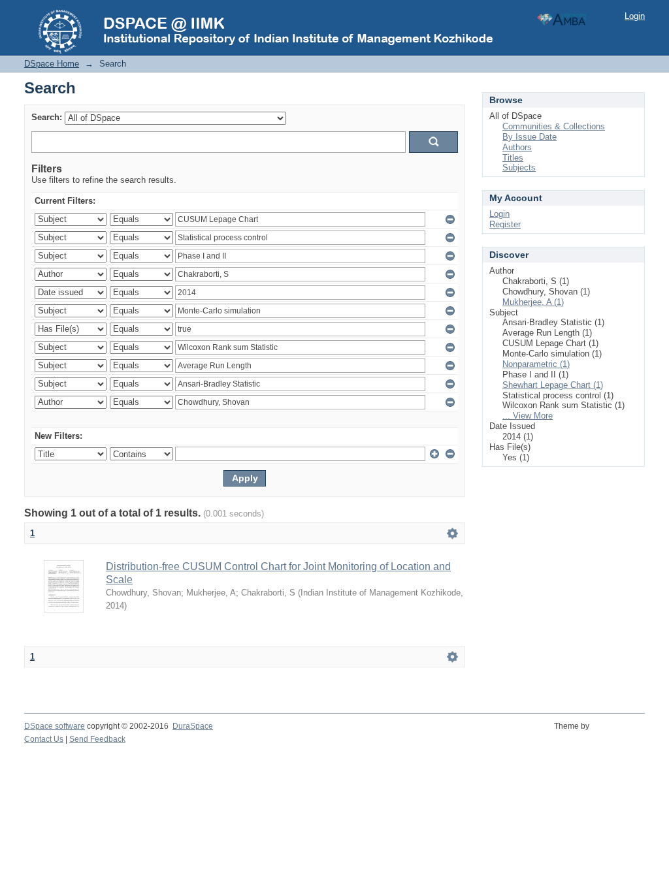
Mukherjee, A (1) (533, 302)
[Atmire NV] (619, 733)
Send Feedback (97, 739)
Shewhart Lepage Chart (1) (552, 385)
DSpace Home (51, 64)
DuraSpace (192, 726)
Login (635, 16)
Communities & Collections (553, 126)
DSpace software (54, 726)
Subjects (519, 167)
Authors (517, 147)
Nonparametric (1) (536, 364)
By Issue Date (529, 137)
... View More (527, 416)
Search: (46, 117)
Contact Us (43, 739)
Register (505, 224)
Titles (512, 158)
